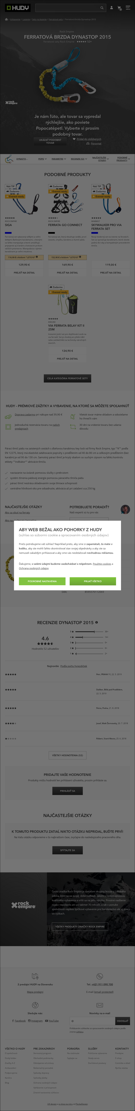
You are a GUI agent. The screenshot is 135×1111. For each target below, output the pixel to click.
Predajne (119, 1053)
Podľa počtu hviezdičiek (73, 666)
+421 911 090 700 (102, 984)
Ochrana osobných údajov (34, 568)
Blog (7, 1082)
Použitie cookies (102, 564)
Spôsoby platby (40, 1077)
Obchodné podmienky (43, 1058)
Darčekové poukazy (97, 1063)
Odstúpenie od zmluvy (43, 1063)
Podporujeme (11, 1073)
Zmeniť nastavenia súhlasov (46, 1092)
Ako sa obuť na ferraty (17, 512)
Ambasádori (10, 1068)
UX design (52, 1104)
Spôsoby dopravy (41, 1073)
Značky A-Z (10, 1063)
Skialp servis (93, 1058)
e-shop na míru (66, 1104)
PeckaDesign (82, 1104)
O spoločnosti (11, 1053)
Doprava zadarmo (25, 414)
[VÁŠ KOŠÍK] (119, 8)
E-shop (118, 1058)
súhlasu (79, 1031)
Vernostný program (42, 1053)
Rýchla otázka (121, 1068)
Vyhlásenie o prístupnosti (44, 1087)
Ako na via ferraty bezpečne (20, 520)
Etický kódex (10, 1058)
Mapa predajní (35, 992)
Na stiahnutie (73, 1053)
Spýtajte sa (72, 1058)
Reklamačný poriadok (43, 1068)
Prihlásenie (111, 8)
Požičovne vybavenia (97, 1053)
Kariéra (8, 1077)
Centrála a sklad (122, 1063)
